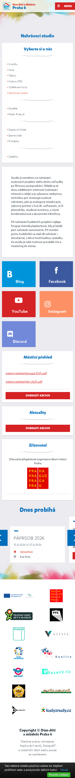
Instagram (57, 312)
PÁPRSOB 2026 (29, 538)
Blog (20, 282)
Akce (11, 70)
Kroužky (12, 64)
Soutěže (12, 108)
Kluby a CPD (15, 81)
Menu (67, 6)
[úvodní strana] (19, 6)
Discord (20, 342)
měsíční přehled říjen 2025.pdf (24, 382)
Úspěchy (13, 156)
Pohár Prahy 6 (16, 114)
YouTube (20, 312)
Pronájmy (13, 141)
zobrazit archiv (38, 395)
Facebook (57, 282)
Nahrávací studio (18, 93)
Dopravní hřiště (17, 129)
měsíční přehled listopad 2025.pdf (26, 373)
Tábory (12, 75)
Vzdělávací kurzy (17, 87)
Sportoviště (15, 135)
